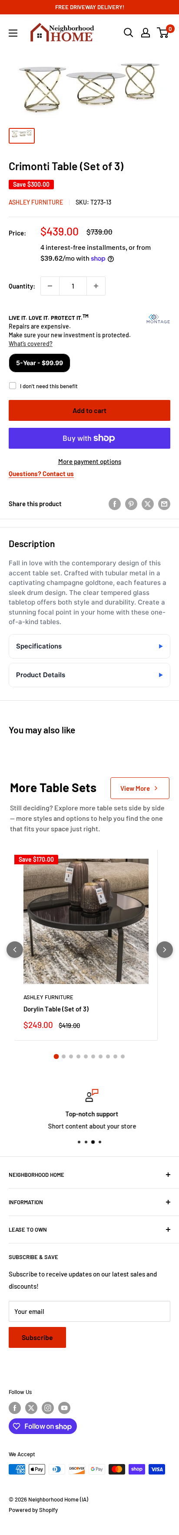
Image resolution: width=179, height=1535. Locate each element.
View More (135, 788)
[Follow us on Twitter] (31, 1408)
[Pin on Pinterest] (131, 503)
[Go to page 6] (93, 1056)
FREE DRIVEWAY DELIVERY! (89, 6)
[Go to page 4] (78, 1056)
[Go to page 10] (123, 1056)
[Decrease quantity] (50, 286)
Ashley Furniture (36, 202)
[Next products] (164, 949)
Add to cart (89, 410)
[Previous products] (15, 949)
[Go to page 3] (71, 1056)
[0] (163, 32)
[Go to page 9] (115, 1056)
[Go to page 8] (108, 1056)
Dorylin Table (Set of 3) (56, 1009)
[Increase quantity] (96, 286)
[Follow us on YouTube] (64, 1408)
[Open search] (128, 32)
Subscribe (37, 1337)
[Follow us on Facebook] (15, 1408)
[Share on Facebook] (115, 503)
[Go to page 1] (56, 1056)
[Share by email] (164, 503)
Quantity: (22, 286)
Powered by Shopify (33, 1509)
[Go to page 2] (64, 1056)
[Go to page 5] (86, 1056)
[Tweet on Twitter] (148, 503)
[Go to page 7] (101, 1056)
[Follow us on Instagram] (48, 1408)
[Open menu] (13, 33)
